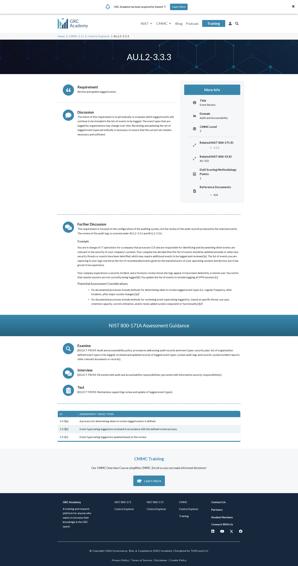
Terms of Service (141, 560)
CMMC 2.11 (76, 36)
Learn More (179, 6)
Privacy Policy (120, 560)
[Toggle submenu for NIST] (151, 24)
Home (61, 36)
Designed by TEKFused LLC (192, 550)
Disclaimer (161, 560)
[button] (293, 7)
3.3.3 (216, 147)
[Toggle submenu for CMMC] (170, 24)
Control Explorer (99, 36)
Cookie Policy (178, 560)
